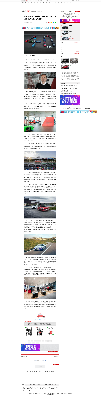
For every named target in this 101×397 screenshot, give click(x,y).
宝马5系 (53, 387)
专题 (43, 0)
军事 (61, 2)
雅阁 (23, 387)
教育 (52, 2)
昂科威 (63, 44)
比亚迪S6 (46, 388)
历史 (58, 2)
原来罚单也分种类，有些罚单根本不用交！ (69, 93)
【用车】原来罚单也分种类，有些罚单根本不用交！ (70, 78)
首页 (22, 2)
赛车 (33, 342)
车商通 (47, 0)
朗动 (43, 388)
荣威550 (28, 390)
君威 (26, 387)
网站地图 (77, 0)
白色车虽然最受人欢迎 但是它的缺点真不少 (69, 88)
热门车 (23, 384)
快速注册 (73, 0)
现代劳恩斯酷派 (52, 388)
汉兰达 (70, 25)
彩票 (67, 2)
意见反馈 (65, 393)
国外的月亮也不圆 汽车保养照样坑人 (67, 91)
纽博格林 (29, 342)
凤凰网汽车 (25, 11)
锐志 (57, 387)
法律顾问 (61, 393)
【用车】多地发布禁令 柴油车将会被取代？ (68, 73)
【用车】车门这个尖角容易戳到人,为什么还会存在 (70, 72)
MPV (42, 384)
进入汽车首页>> (76, 83)
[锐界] (65, 38)
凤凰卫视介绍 (70, 393)
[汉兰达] (65, 27)
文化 (55, 2)
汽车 (40, 2)
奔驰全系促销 (64, 63)
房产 (43, 2)
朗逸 (62, 53)
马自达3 (39, 388)
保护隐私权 (54, 393)
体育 (34, 2)
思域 (41, 387)
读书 (49, 2)
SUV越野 (38, 384)
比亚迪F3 (31, 388)
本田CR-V (71, 31)
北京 (26, 0)
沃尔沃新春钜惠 (74, 63)
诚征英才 (49, 393)
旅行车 (46, 384)
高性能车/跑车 (50, 384)
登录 (70, 0)
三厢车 (27, 384)
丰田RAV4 (63, 46)
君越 (35, 388)
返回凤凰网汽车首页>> (53, 351)
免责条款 (58, 393)
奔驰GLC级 (64, 49)
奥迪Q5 (63, 51)
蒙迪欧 (30, 387)
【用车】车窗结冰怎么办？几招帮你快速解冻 (69, 79)
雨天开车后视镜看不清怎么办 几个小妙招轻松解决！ (69, 85)
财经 (28, 2)
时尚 (37, 2)
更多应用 (30, 0)
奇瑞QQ (24, 390)
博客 (64, 2)
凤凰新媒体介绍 (31, 393)
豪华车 (34, 384)
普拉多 (24, 388)
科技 (46, 2)
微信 (38, 0)
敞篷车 (56, 384)
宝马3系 (33, 387)
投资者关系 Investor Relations (39, 393)
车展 (41, 0)
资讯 (25, 2)
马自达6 (48, 387)
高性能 (37, 342)
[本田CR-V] (65, 33)
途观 (62, 42)
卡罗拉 (27, 388)
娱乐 (31, 2)
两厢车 (31, 384)
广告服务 (45, 393)
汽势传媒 (28, 23)
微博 (36, 0)
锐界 (70, 36)
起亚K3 (38, 387)
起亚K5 (44, 387)
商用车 (50, 0)
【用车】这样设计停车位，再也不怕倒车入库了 (69, 75)
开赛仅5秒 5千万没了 (65, 90)
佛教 (70, 2)
